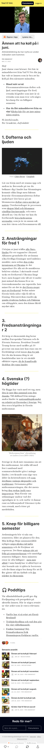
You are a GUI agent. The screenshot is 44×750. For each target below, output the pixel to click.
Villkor (39, 737)
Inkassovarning (22, 739)
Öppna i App (12, 37)
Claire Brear (19, 177)
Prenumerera (27, 3)
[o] (6, 656)
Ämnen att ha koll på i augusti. (24, 689)
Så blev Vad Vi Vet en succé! (23, 707)
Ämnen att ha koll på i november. (25, 671)
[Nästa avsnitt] (8, 30)
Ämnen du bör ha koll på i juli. (23, 698)
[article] (22, 656)
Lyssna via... (27, 37)
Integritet (33, 737)
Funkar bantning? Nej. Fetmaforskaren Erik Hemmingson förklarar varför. (22, 632)
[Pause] (2, 30)
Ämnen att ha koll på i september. (25, 680)
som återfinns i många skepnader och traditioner (19, 481)
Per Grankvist (7, 59)
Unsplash (30, 177)
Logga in (38, 3)
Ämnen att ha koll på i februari (24, 654)
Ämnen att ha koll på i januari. (23, 662)
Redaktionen (25, 657)
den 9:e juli (33, 352)
